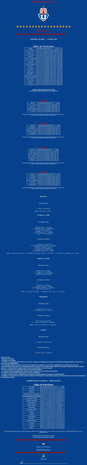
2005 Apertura (50, 435)
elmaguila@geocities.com (43, 450)
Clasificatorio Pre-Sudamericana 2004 (43, 437)
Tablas (43, 435)
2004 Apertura (37, 435)
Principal (43, 459)
